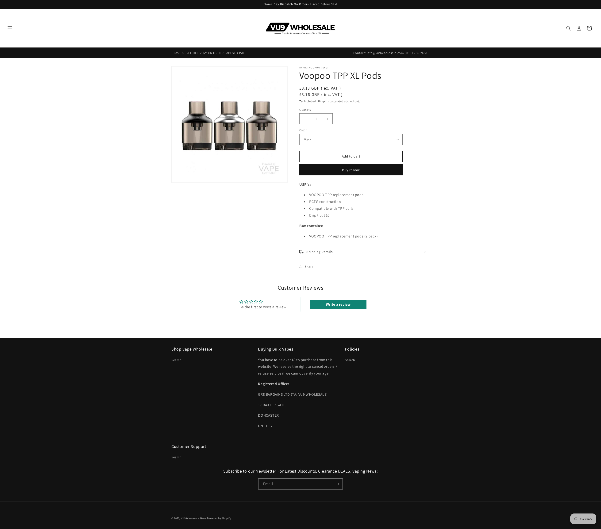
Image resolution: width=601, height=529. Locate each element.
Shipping (323, 101)
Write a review (338, 304)
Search (176, 360)
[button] (10, 28)
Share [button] (309, 266)
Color (302, 130)
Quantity (305, 110)
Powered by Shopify (219, 518)
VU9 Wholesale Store (193, 518)
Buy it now (351, 170)
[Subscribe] (337, 484)
